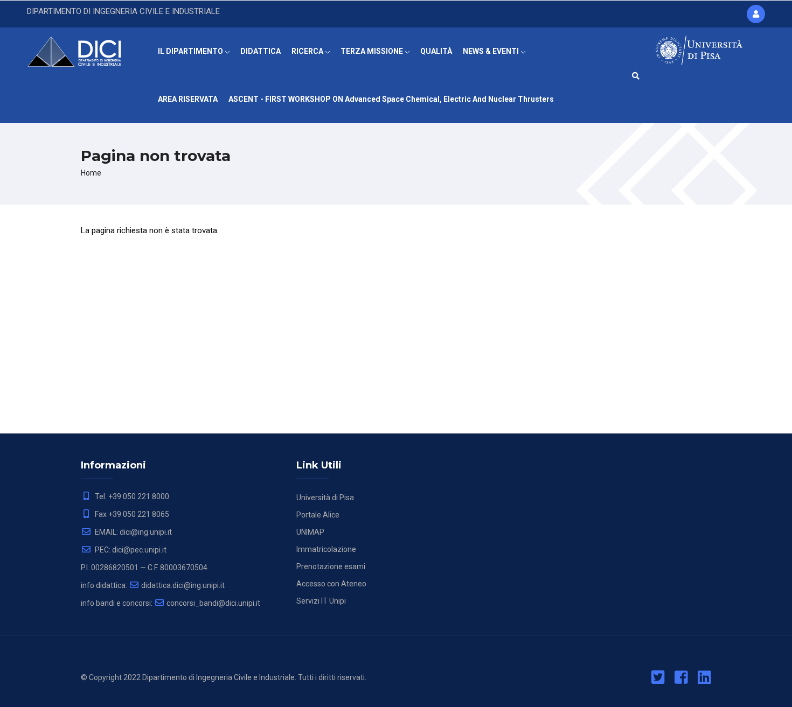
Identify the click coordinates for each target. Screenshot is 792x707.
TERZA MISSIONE (373, 51)
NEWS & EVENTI (491, 51)
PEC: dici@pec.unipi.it (129, 549)
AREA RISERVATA (188, 99)
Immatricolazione (326, 549)
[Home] (81, 49)
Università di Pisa (325, 497)
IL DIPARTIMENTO (191, 51)
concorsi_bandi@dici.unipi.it (213, 603)
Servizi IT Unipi (321, 601)
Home (91, 173)
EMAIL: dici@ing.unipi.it (132, 532)
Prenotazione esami (330, 566)
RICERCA (308, 51)
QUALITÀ (436, 51)
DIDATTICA (260, 51)
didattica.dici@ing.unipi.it (183, 585)
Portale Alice (317, 514)
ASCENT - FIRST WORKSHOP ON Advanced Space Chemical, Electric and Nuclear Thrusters (391, 99)
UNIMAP (310, 532)
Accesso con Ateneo (331, 583)
